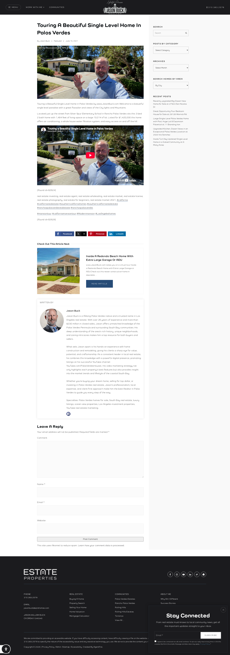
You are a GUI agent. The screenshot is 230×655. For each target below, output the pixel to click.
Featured (57, 41)
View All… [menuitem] (119, 620)
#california (122, 200)
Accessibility (76, 647)
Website (41, 520)
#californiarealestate (48, 204)
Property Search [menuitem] (77, 603)
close (223, 609)
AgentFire (98, 647)
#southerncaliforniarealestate (102, 204)
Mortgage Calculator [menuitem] (79, 616)
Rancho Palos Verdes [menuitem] (125, 603)
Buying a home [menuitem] (76, 599)
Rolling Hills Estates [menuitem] (124, 612)
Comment (42, 438)
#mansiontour (44, 213)
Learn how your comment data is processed (101, 545)
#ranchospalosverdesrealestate (53, 207)
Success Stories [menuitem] (168, 603)
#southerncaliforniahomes (72, 204)
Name (41, 484)
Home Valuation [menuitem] (77, 612)
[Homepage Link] (115, 7)
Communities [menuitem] (56, 7)
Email (41, 502)
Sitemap (66, 647)
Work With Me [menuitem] (34, 7)
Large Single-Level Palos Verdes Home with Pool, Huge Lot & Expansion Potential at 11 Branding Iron (171, 121)
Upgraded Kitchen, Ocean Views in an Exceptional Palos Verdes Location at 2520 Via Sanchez (170, 132)
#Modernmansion (86, 213)
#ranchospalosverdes (82, 207)
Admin (58, 647)
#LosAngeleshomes (105, 213)
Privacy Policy (48, 647)
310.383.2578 (216, 7)
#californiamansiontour (64, 213)
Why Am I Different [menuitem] (169, 599)
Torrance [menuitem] (119, 616)
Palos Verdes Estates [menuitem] (125, 599)
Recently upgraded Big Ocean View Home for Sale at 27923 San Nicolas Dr (170, 104)
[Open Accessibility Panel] (6, 649)
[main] (115, 285)
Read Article (99, 284)
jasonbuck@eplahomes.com (36, 608)
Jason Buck (45, 41)
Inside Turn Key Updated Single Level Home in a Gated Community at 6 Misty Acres (170, 142)
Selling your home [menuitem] (78, 607)
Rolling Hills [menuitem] (120, 607)
